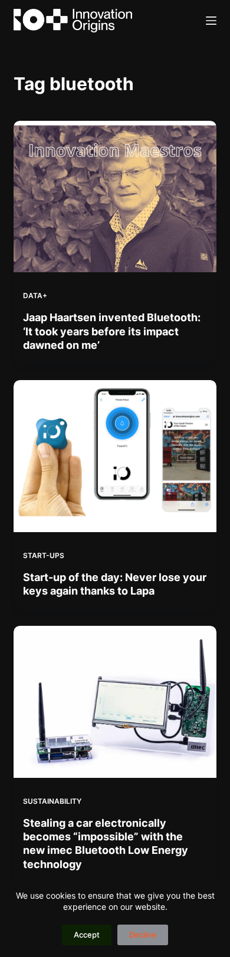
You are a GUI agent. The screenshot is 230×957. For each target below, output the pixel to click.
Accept (87, 934)
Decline (142, 934)
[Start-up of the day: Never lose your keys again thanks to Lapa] (115, 456)
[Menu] (211, 20)
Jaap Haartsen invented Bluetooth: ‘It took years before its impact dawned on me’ (112, 331)
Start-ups (43, 555)
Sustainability (52, 801)
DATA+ (35, 295)
